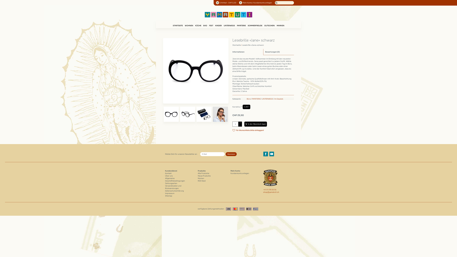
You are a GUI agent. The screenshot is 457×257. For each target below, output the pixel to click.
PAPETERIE (241, 26)
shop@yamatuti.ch (271, 192)
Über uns (169, 176)
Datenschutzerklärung (174, 191)
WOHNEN (189, 26)
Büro (249, 99)
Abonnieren (231, 154)
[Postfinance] (242, 209)
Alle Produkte (203, 173)
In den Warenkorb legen (257, 124)
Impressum (169, 193)
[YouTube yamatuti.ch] (271, 154)
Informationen (238, 52)
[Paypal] (255, 209)
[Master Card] (235, 209)
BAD (205, 26)
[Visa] (228, 209)
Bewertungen (272, 52)
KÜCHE (198, 26)
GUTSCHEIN (269, 26)
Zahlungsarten (171, 183)
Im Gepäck (278, 99)
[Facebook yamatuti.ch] (265, 154)
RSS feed (202, 181)
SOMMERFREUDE (255, 26)
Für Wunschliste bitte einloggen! (250, 130)
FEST (211, 26)
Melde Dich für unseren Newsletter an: (181, 154)
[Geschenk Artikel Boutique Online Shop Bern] (228, 17)
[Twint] (249, 209)
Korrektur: (237, 107)
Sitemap (168, 196)
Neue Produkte (204, 176)
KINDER (218, 26)
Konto (257, 3)
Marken (280, 26)
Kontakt (168, 173)
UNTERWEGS (229, 26)
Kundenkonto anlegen (240, 173)
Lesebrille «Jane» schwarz (253, 45)
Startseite (178, 26)
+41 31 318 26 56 (269, 190)
